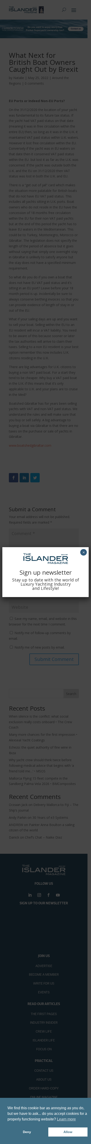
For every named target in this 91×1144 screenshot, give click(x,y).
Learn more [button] (66, 1119)
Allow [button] (67, 1132)
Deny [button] (27, 1132)
